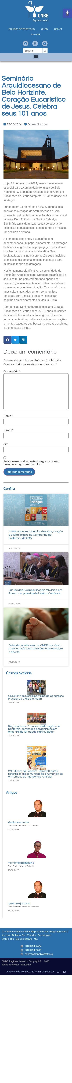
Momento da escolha (21, 862)
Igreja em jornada (19, 903)
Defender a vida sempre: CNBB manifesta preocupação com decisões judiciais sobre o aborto (36, 648)
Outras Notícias (37, 124)
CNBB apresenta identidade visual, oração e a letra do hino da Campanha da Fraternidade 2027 (36, 534)
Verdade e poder (18, 822)
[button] (67, 13)
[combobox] (33, 51)
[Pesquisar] (45, 51)
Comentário (11, 371)
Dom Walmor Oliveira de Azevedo (23, 826)
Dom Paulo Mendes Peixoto (21, 866)
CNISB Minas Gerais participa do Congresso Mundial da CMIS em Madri (36, 697)
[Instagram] (35, 43)
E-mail (8, 430)
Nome (8, 416)
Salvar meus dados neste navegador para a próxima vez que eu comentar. (31, 463)
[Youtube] (45, 43)
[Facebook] (25, 43)
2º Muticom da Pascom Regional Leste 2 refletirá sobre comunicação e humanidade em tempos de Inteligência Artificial (35, 774)
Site (5, 444)
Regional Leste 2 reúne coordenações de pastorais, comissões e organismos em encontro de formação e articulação (34, 729)
